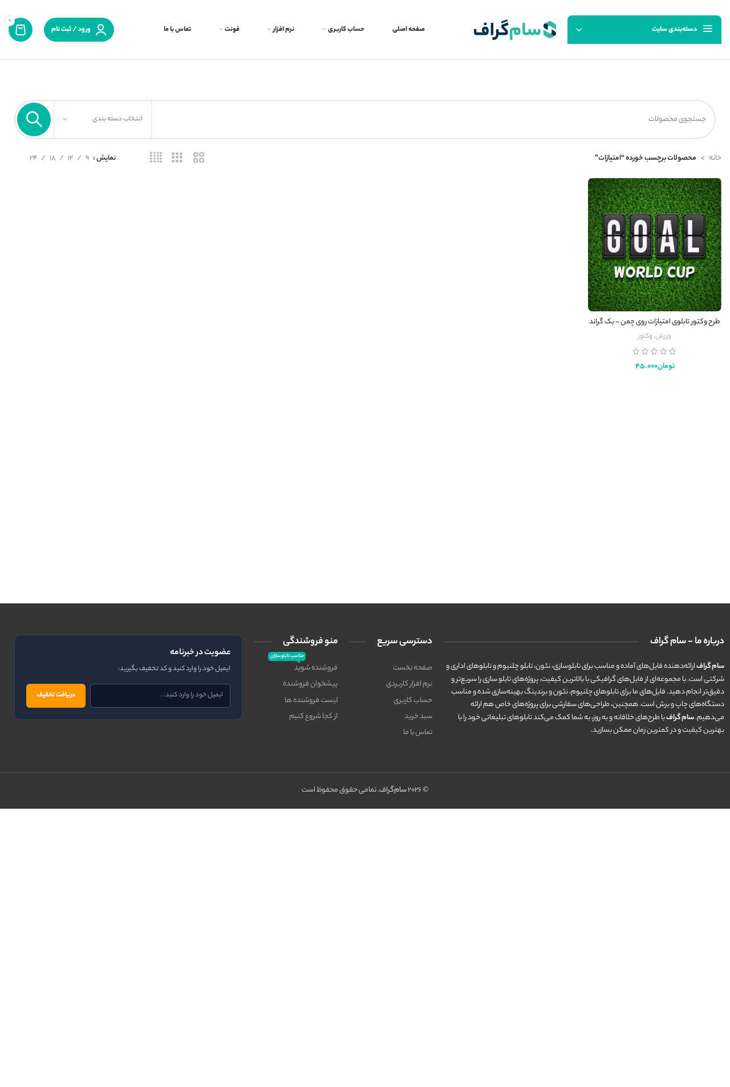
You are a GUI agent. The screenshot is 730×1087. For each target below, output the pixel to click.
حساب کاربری (413, 701)
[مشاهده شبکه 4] (156, 159)
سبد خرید (418, 717)
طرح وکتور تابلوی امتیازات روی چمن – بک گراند (654, 322)
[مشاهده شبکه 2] (199, 159)
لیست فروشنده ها (311, 701)
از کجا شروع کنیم (313, 717)
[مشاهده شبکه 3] (177, 159)
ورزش (663, 336)
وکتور (645, 336)
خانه (715, 158)
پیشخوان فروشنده (310, 684)
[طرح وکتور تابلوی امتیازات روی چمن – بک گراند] (654, 244)
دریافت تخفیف (55, 695)
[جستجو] (34, 119)
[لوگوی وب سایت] (515, 29)
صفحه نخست (412, 668)
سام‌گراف (393, 790)
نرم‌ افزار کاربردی (409, 684)
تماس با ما (417, 733)
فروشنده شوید (303, 667)
